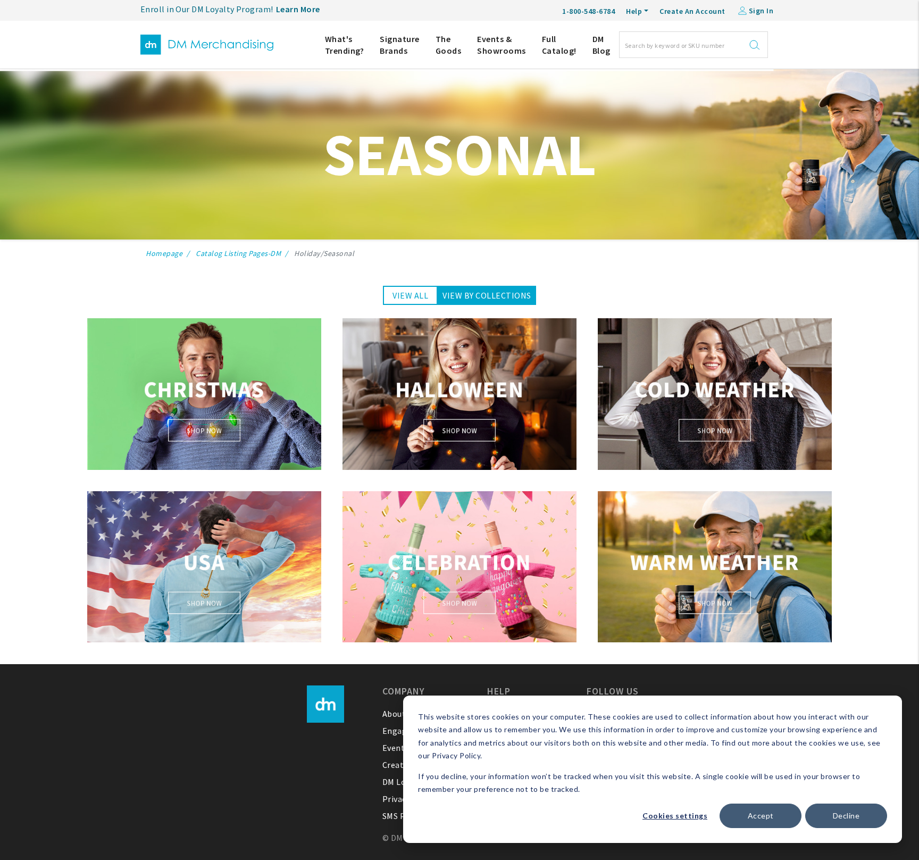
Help (634, 11)
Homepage (164, 253)
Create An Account (692, 11)
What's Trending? (344, 45)
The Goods (449, 45)
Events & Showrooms (501, 45)
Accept (761, 815)
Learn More (298, 9)
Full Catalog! (559, 45)
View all (410, 295)
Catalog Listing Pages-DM (238, 253)
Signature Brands (400, 45)
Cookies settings (674, 815)
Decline (846, 815)
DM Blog (601, 45)
